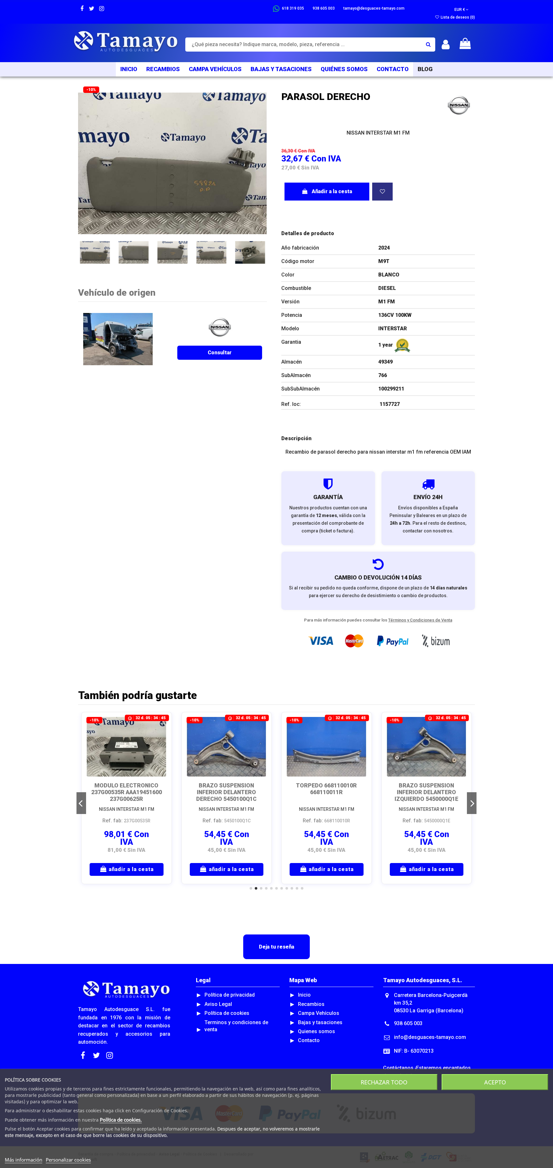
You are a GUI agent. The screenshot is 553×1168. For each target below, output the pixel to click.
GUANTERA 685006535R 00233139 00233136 (426, 788)
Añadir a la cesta (332, 191)
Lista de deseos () (457, 17)
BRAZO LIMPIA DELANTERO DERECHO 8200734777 (326, 788)
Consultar (220, 353)
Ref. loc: (291, 404)
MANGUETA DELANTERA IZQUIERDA (226, 788)
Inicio (304, 995)
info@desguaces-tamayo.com (430, 1037)
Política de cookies (226, 1013)
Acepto (495, 1082)
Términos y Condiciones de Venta (420, 620)
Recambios (311, 1004)
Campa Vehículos (318, 1013)
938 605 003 (408, 1023)
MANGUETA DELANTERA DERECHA (126, 788)
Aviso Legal (218, 1004)
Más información (23, 1159)
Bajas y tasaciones (320, 1022)
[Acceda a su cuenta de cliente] (445, 45)
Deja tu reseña (276, 947)
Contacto (309, 1040)
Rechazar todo (384, 1082)
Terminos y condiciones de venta (236, 1025)
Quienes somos (316, 1031)
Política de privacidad (229, 995)
